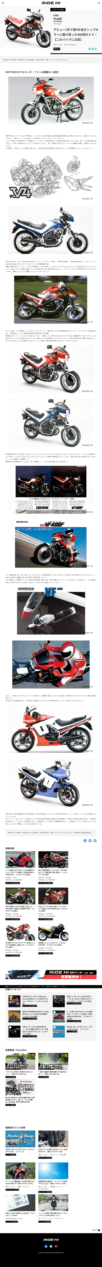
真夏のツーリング (56, 1186)
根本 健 (60, 45)
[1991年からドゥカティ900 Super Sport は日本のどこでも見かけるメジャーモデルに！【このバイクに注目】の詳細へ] (14, 1001)
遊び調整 (63, 1155)
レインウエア (43, 1218)
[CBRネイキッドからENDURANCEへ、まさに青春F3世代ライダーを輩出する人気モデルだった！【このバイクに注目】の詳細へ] (14, 1032)
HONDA (71, 45)
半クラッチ (54, 1155)
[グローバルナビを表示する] (3, 3)
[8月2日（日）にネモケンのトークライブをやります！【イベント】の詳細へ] (59, 1032)
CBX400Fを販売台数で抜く (83, 832)
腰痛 (19, 1186)
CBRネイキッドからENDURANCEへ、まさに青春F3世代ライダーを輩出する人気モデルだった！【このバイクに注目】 (35, 1030)
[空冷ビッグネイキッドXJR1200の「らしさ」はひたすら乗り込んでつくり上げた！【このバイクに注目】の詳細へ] (59, 1001)
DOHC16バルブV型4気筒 (26, 60)
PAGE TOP (94, 1230)
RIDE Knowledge (11, 1218)
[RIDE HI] (51, 3)
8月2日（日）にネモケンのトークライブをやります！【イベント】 (79, 1028)
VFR (15, 877)
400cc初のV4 (40, 60)
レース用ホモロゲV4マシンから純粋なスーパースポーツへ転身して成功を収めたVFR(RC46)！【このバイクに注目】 (79, 1015)
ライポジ (26, 1186)
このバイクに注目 (58, 10)
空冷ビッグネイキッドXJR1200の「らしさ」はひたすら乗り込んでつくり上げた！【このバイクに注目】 (79, 998)
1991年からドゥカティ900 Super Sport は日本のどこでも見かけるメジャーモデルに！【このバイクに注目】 (35, 1000)
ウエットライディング (57, 1218)
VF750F (48, 877)
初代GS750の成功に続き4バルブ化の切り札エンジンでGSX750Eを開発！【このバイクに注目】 (35, 1014)
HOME (6, 986)
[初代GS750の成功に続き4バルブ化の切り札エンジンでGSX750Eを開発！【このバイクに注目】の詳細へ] (14, 1016)
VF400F (13, 60)
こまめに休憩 (43, 1189)
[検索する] (99, 3)
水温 (20, 1218)
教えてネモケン (44, 1155)
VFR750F (49, 914)
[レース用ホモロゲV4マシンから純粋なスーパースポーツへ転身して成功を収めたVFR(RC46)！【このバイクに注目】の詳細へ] (59, 1016)
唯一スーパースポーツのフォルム (57, 60)
